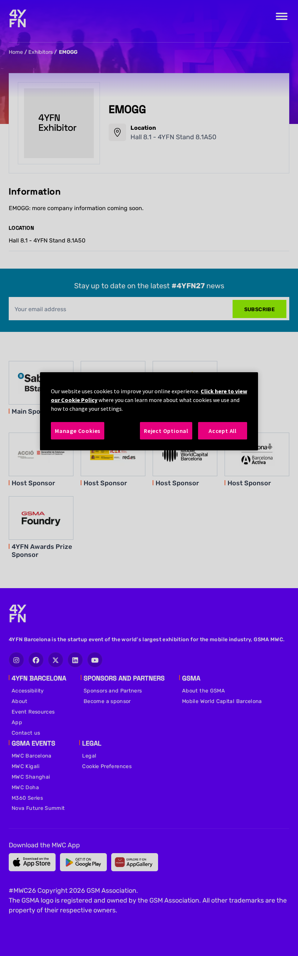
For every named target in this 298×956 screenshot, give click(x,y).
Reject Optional (166, 430)
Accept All (223, 430)
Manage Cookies (77, 430)
